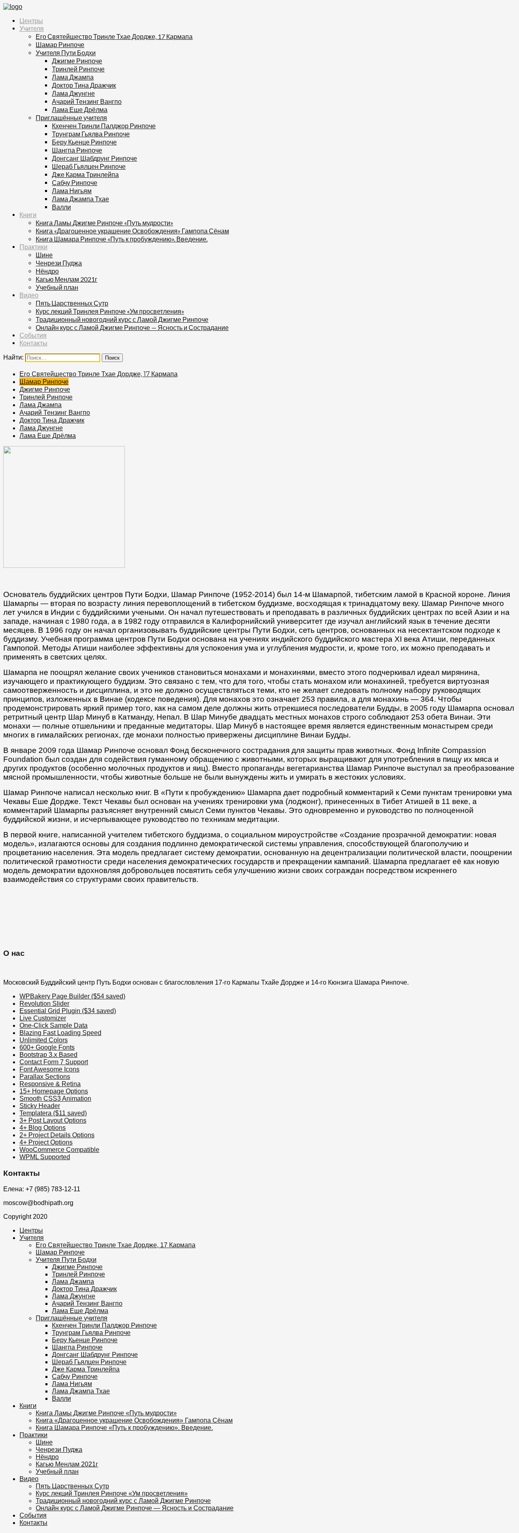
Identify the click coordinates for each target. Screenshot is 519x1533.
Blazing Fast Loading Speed (60, 1032)
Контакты (33, 343)
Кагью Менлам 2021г (66, 279)
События (33, 335)
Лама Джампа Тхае (80, 199)
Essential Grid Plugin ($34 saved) (67, 1010)
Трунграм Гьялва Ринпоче (91, 134)
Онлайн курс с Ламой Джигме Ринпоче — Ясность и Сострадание (132, 327)
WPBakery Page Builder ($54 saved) (72, 996)
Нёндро (47, 271)
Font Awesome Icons (49, 1069)
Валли (61, 207)
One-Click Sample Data (53, 1025)
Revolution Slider (44, 1003)
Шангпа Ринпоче (77, 150)
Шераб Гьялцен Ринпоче (89, 166)
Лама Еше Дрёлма (79, 109)
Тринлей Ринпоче (78, 69)
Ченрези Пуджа (59, 263)
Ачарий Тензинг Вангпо (87, 101)
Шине (44, 255)
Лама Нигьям (72, 190)
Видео (29, 295)
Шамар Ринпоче (60, 44)
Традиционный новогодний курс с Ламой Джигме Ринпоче (122, 319)
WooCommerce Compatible (59, 1149)
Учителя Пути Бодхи (66, 52)
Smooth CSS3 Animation (55, 1098)
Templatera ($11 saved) (53, 1113)
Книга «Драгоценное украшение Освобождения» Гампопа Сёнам (132, 231)
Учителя (31, 28)
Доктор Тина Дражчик (84, 85)
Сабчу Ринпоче (74, 182)
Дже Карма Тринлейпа (85, 174)
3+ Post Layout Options (52, 1120)
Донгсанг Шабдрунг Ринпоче (94, 158)
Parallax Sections (44, 1076)
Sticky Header (39, 1105)
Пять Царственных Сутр (72, 303)
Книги (27, 215)
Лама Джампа (73, 77)
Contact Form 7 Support (53, 1062)
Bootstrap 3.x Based (48, 1054)
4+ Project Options (46, 1142)
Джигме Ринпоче (77, 61)
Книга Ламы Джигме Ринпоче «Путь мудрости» (104, 222)
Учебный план (57, 287)
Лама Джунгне (73, 93)
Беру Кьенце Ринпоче (84, 142)
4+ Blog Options (42, 1127)
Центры (31, 21)
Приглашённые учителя (71, 117)
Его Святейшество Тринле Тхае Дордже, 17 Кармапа (114, 36)
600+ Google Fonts (47, 1047)
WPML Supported (44, 1157)
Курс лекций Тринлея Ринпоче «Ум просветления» (110, 311)
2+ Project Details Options (56, 1135)
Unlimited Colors (43, 1040)
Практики (33, 247)
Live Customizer (42, 1018)
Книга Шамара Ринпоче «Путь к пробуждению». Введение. (122, 239)
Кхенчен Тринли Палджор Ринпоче (104, 125)
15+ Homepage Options (53, 1091)
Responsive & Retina (50, 1083)
